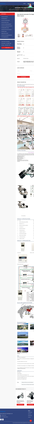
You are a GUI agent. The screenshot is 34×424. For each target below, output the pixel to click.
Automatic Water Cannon (5, 22)
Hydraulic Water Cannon (4, 33)
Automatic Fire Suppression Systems (16, 9)
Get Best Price (20, 404)
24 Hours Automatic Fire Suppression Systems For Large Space (20, 401)
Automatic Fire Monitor (4, 16)
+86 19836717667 (8, 43)
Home (10, 9)
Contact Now (7, 47)
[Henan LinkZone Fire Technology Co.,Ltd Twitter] (3, 419)
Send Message (23, 76)
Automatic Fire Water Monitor (5, 20)
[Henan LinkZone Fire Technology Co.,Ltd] (3, 3)
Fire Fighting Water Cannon (5, 27)
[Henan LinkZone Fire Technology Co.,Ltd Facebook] (1, 419)
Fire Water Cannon (4, 31)
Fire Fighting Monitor (4, 18)
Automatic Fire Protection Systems (6, 29)
